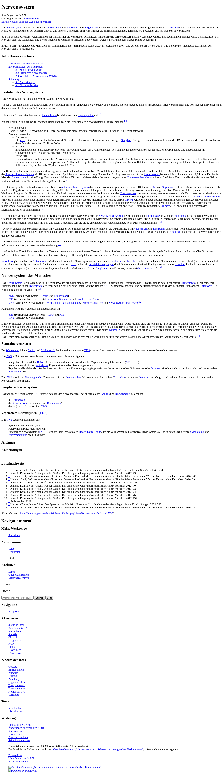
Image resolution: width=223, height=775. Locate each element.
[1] (58, 107)
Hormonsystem (128, 193)
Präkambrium (49, 115)
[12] (140, 302)
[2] (101, 114)
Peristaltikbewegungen (101, 264)
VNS (11, 302)
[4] (67, 180)
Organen (155, 368)
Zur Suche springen (40, 21)
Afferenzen (132, 362)
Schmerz (165, 205)
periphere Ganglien (87, 298)
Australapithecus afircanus (19, 174)
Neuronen (175, 231)
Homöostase (153, 215)
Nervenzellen (54, 27)
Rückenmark (140, 228)
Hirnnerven (51, 298)
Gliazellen (72, 27)
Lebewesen (116, 215)
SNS (11, 314)
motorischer (42, 365)
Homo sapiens (18, 177)
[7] (28, 234)
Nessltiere (132, 261)
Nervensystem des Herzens (123, 302)
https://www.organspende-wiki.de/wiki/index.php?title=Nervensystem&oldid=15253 (66, 513)
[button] (3, 558)
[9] (166, 254)
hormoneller (15, 371)
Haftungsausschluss (19, 761)
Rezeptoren (188, 282)
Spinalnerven (19, 402)
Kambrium (115, 261)
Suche (5, 591)
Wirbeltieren (12, 350)
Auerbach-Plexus (146, 268)
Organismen (168, 187)
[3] (125, 121)
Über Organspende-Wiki (21, 758)
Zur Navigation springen (14, 21)
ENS (73, 264)
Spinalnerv (65, 298)
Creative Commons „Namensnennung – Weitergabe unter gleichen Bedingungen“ (98, 749)
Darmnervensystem (92, 302)
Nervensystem (14, 27)
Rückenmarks (122, 393)
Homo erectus (152, 174)
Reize (40, 362)
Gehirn (152, 187)
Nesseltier (180, 264)
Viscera (129, 199)
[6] (160, 222)
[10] (160, 267)
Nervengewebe (33, 377)
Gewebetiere (172, 27)
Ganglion (126, 140)
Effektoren (206, 285)
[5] (43, 209)
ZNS (22, 140)
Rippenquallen (86, 115)
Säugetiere (101, 268)
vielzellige (104, 215)
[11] (39, 289)
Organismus (91, 27)
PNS (11, 298)
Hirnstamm (159, 228)
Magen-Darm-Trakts (90, 431)
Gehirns (105, 393)
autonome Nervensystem (75, 187)
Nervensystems (31, 18)
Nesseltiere (7, 261)
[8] (59, 244)
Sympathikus (54, 302)
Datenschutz (15, 755)
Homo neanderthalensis (139, 177)
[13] (198, 336)
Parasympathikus (71, 302)
